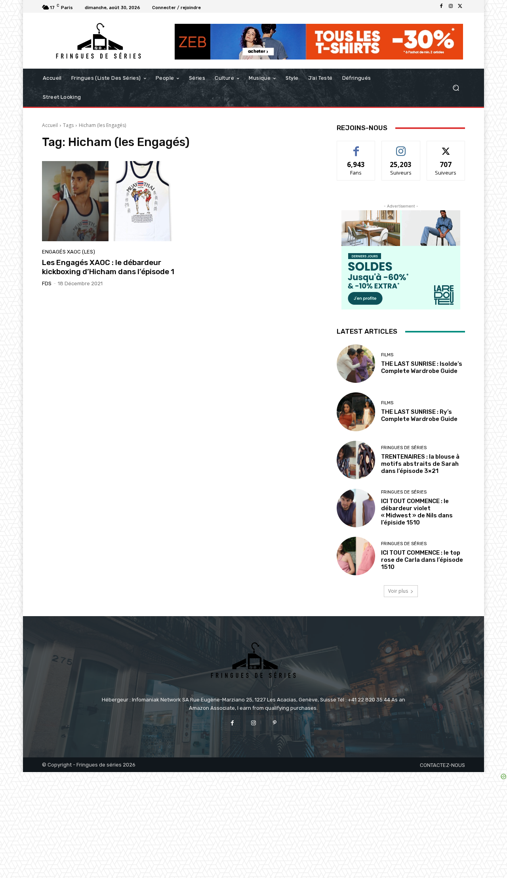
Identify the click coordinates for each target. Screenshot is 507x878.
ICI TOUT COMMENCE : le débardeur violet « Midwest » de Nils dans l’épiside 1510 (417, 512)
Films (387, 355)
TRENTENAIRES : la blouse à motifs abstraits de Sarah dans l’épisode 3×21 (420, 464)
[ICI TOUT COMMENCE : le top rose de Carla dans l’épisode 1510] (356, 556)
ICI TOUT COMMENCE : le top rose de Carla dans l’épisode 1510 (422, 560)
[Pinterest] (274, 723)
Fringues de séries (404, 448)
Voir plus (398, 591)
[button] (455, 88)
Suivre (401, 147)
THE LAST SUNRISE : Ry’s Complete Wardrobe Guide (419, 415)
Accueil (50, 125)
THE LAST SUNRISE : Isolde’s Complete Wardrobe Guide (421, 367)
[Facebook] (441, 6)
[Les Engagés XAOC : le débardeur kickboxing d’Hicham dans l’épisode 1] (108, 201)
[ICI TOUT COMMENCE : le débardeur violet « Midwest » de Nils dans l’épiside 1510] (356, 508)
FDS (46, 283)
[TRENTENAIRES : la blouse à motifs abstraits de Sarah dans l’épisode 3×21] (356, 460)
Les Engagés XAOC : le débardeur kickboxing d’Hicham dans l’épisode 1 (108, 267)
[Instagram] (451, 6)
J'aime (356, 147)
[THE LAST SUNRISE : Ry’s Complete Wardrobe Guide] (356, 411)
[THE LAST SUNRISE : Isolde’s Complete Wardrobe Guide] (356, 363)
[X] (460, 6)
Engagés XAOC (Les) (68, 251)
